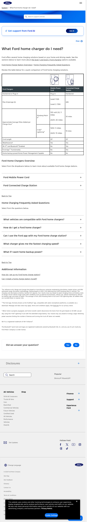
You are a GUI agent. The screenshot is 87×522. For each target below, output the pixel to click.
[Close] (76, 503)
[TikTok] (67, 448)
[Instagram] (80, 444)
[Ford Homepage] (79, 464)
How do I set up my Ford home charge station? (21, 274)
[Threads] (61, 448)
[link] (6, 476)
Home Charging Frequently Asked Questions (52, 65)
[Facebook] (61, 444)
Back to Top (6, 196)
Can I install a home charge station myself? (19, 279)
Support (5, 8)
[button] (27, 393)
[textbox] (17, 375)
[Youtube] (73, 444)
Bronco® (57, 378)
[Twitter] (67, 444)
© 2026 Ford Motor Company (12, 472)
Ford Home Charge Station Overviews (17, 65)
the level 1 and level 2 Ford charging (46, 60)
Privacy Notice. (47, 508)
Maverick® (66, 378)
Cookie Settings (51, 515)
